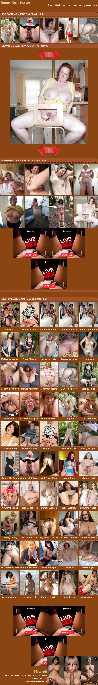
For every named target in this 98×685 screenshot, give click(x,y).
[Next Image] (54, 59)
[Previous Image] (43, 59)
